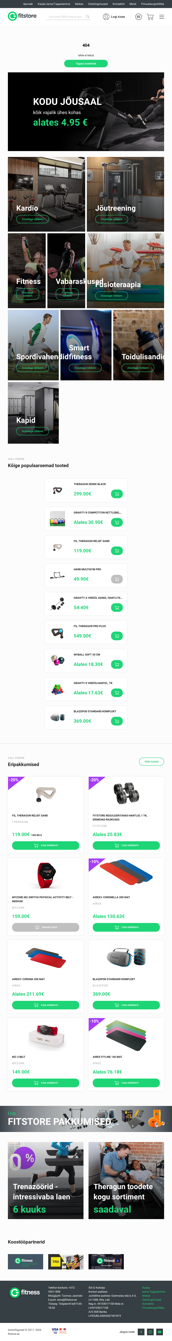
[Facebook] (141, 1332)
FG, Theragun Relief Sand (92, 541)
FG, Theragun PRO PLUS (90, 626)
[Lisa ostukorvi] (117, 494)
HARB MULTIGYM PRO (87, 569)
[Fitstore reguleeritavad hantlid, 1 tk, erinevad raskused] (126, 793)
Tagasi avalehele (86, 63)
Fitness (28, 281)
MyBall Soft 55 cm (87, 654)
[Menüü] (161, 17)
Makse (79, 4)
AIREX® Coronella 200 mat (111, 897)
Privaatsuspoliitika (152, 4)
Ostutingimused (98, 4)
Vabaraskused (79, 281)
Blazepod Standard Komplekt (95, 711)
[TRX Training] (65, 1268)
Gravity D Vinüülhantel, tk (93, 683)
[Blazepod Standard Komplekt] (126, 957)
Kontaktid (118, 4)
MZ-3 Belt (18, 1056)
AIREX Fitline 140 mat (107, 1056)
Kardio (27, 208)
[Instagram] (150, 1332)
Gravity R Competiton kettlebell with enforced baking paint (117, 512)
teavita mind (49, 927)
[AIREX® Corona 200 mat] (45, 957)
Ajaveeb (28, 4)
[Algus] (25, 1298)
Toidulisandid (144, 356)
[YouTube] (159, 1332)
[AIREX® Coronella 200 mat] (126, 875)
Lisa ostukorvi (49, 845)
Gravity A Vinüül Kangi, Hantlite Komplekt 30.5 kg (109, 597)
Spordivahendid (42, 356)
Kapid (25, 420)
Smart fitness (80, 352)
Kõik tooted (151, 761)
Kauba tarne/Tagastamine (54, 4)
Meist (133, 4)
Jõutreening (115, 208)
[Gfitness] (25, 1268)
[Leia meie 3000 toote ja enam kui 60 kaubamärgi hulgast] (87, 16)
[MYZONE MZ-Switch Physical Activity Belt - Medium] (45, 875)
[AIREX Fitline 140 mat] (126, 1035)
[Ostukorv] (150, 17)
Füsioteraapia (118, 284)
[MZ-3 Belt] (45, 1035)
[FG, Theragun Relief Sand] (45, 793)
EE (138, 16)
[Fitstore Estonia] (22, 17)
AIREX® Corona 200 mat (28, 979)
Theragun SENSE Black (90, 484)
